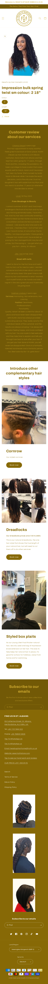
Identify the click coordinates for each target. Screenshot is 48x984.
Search (7, 772)
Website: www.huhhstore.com (17, 753)
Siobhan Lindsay (18, 293)
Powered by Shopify (34, 978)
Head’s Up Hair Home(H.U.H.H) (21, 978)
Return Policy (9, 782)
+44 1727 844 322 (15, 729)
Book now (14, 465)
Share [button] (6, 116)
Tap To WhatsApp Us (13, 739)
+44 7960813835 (18, 734)
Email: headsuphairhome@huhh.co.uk (20, 748)
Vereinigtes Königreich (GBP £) (23, 949)
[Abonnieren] (40, 707)
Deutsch (23, 962)
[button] (2, 18)
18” (5, 111)
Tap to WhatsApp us (13, 744)
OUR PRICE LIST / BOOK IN (16, 763)
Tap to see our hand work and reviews (20, 758)
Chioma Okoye (18, 146)
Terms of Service (11, 777)
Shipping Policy (10, 787)
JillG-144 (19, 254)
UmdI (18, 196)
